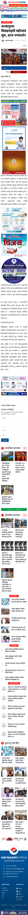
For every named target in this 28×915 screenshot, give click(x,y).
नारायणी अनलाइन (9, 41)
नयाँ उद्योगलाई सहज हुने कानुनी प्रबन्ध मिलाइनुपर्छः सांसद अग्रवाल (20, 802)
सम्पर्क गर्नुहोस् (5, 890)
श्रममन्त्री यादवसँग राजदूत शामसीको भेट (19, 619)
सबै (24, 448)
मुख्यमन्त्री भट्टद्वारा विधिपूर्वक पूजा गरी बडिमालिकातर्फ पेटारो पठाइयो (7, 500)
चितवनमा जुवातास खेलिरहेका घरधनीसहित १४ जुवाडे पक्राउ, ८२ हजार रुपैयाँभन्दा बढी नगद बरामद (7, 585)
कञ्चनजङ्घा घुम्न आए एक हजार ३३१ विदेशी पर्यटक (18, 628)
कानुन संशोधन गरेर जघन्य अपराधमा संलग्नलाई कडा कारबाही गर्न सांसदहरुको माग (20, 827)
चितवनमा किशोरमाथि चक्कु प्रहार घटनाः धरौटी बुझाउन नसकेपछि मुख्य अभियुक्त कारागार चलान (7, 558)
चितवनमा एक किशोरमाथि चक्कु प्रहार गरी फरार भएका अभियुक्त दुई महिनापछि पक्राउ (20, 557)
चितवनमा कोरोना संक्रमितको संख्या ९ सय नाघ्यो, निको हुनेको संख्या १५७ (16, 734)
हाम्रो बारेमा (4, 888)
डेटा (3, 897)
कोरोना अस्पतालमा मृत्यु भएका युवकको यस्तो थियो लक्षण (16, 707)
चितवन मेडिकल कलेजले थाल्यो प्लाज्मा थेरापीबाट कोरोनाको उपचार (16, 716)
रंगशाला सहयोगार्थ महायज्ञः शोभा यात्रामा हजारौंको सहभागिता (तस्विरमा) (17, 698)
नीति (3, 895)
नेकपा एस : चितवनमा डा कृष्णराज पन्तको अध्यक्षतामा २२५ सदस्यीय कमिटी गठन (17, 689)
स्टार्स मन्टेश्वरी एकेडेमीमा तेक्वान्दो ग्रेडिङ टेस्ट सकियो (19, 600)
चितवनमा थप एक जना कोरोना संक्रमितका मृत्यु (16, 725)
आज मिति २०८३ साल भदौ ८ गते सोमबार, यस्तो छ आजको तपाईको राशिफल (20, 467)
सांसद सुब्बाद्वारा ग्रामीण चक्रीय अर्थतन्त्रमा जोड (18, 610)
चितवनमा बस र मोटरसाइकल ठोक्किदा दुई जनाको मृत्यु (19, 533)
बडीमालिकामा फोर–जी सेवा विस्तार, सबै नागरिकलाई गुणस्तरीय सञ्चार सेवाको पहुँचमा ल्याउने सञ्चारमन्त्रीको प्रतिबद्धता (6, 472)
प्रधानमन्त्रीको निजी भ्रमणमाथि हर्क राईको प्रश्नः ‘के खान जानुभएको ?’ (7, 825)
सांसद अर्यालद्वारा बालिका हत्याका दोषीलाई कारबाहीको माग (19, 639)
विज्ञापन (3, 893)
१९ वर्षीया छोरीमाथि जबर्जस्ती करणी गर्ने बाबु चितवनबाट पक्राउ (7, 533)
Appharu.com (21, 909)
